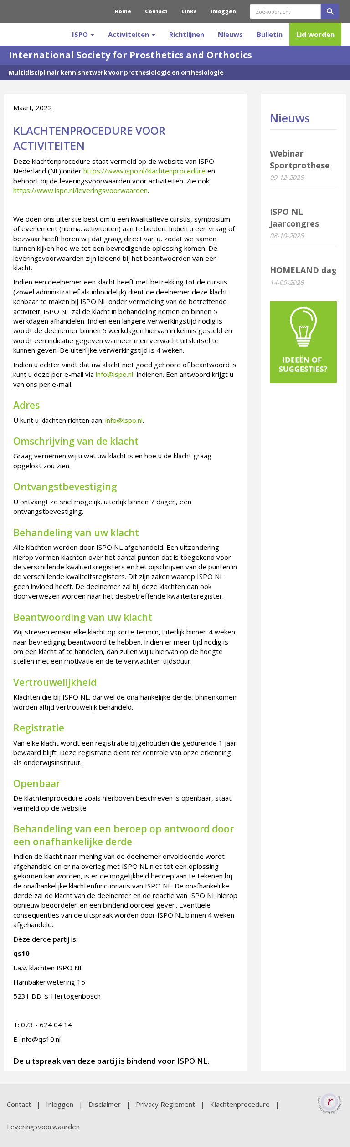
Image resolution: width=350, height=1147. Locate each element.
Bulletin (270, 34)
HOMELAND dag (303, 269)
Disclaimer (104, 1104)
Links (189, 11)
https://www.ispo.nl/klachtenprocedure (144, 170)
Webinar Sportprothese (300, 159)
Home (122, 11)
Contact (156, 11)
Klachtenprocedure (240, 1104)
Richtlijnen (186, 34)
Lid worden (315, 34)
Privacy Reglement (165, 1104)
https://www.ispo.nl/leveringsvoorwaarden (80, 190)
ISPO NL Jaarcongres (294, 217)
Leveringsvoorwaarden (43, 1126)
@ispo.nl (114, 374)
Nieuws (230, 34)
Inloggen (223, 11)
